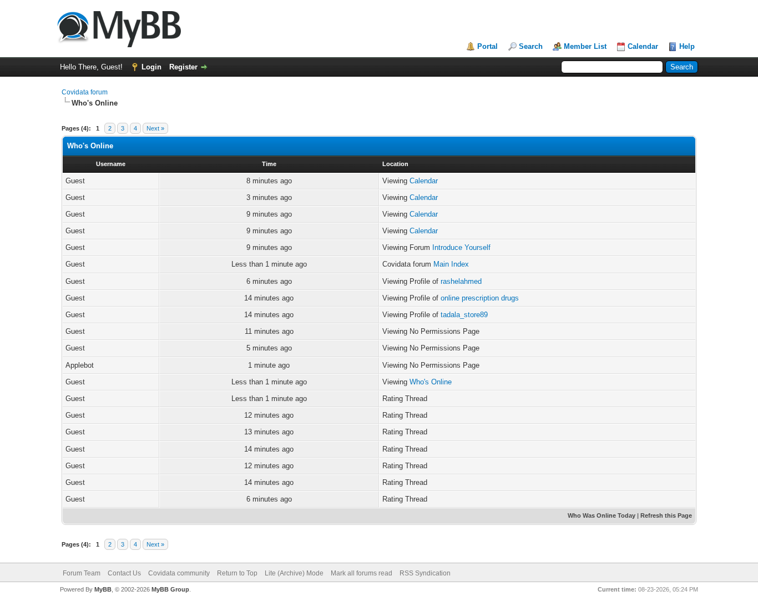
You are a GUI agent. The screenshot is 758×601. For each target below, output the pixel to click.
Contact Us (124, 573)
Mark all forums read (361, 573)
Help (687, 46)
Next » (155, 128)
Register (183, 67)
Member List (585, 46)
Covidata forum (85, 92)
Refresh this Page (666, 515)
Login (151, 67)
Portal (487, 46)
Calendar (643, 46)
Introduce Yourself (461, 247)
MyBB (103, 589)
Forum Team (81, 573)
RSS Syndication (425, 573)
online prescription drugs (480, 298)
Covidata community (179, 573)
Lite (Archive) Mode (294, 573)
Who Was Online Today (601, 515)
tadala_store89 (464, 314)
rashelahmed (461, 281)
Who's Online (431, 382)
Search (531, 46)
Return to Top (237, 573)
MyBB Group (170, 589)
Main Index (451, 264)
